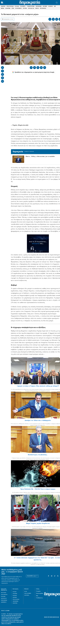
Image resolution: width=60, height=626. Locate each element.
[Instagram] (51, 576)
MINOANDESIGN (54, 617)
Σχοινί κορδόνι (39, 593)
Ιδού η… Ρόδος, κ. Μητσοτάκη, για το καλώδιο (40, 156)
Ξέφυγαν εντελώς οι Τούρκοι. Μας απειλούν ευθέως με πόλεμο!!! (38, 386)
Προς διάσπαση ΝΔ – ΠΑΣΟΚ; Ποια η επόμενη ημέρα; (37, 489)
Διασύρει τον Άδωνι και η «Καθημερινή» (38, 420)
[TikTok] (54, 576)
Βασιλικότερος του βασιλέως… (38, 455)
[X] (53, 19)
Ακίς (37, 595)
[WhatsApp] (2, 77)
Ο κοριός (38, 591)
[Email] (2, 81)
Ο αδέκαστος (39, 597)
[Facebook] (49, 19)
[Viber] (56, 19)
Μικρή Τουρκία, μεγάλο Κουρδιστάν (38, 523)
